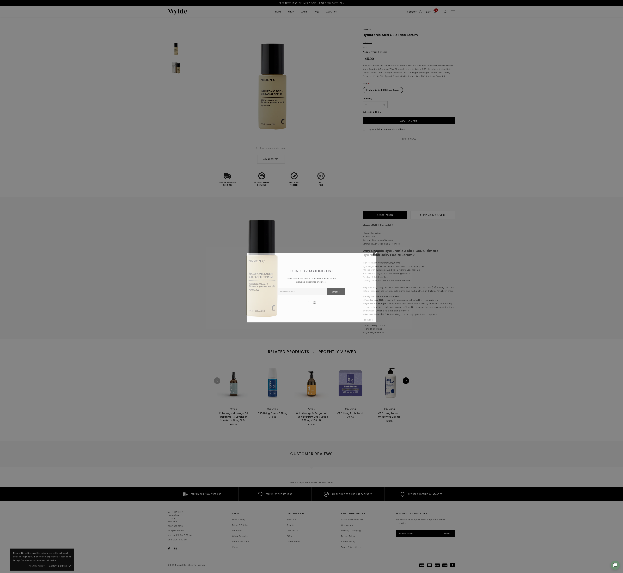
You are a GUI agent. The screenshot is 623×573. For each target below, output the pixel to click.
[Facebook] (308, 302)
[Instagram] (314, 302)
